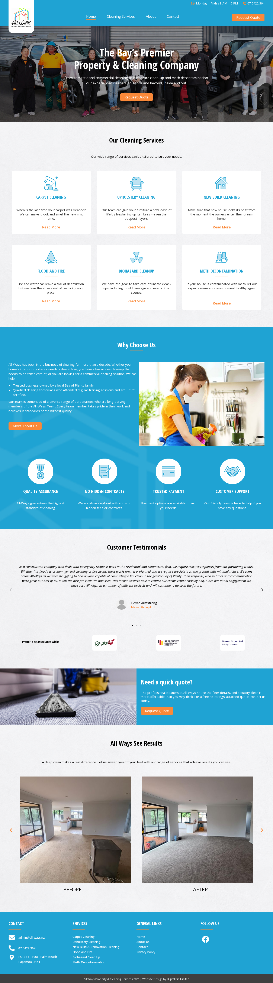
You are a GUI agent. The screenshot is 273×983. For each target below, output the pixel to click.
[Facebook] (205, 939)
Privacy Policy (145, 952)
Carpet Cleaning (84, 937)
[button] (136, 97)
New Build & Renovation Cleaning (96, 947)
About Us (143, 942)
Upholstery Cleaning (86, 942)
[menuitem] (91, 16)
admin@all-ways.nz (31, 937)
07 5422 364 (255, 3)
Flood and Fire (82, 952)
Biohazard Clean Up (86, 957)
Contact (142, 947)
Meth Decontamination (89, 962)
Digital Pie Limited (178, 979)
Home (140, 937)
